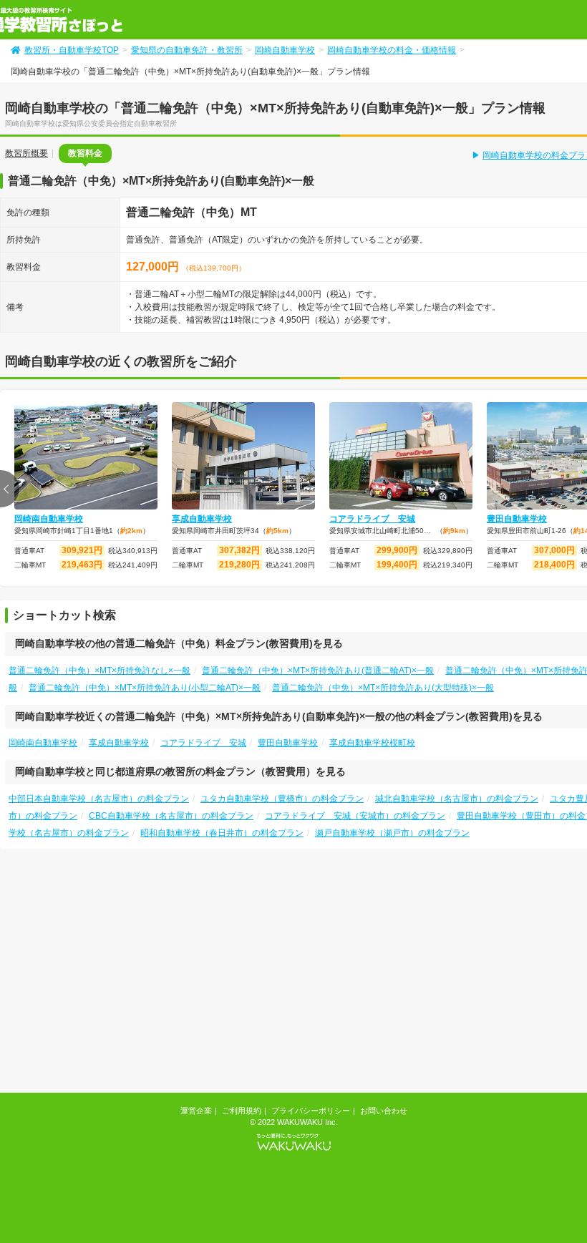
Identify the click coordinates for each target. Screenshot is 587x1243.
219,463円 (82, 565)
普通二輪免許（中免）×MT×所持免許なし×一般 (99, 671)
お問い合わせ (383, 1110)
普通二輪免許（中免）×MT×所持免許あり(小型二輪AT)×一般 (145, 688)
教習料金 (85, 153)
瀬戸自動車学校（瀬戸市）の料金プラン (392, 833)
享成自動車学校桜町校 (372, 743)
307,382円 (239, 550)
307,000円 (554, 550)
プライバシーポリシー (310, 1110)
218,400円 (554, 565)
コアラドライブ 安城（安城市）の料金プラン (355, 816)
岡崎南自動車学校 (48, 519)
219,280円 (239, 565)
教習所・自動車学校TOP (71, 50)
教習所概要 (26, 153)
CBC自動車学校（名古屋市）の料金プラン (171, 816)
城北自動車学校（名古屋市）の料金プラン (456, 799)
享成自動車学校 (202, 519)
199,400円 (397, 565)
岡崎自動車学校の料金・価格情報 (391, 50)
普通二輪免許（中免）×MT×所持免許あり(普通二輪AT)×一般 (318, 671)
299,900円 (397, 550)
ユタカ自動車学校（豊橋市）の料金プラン (282, 799)
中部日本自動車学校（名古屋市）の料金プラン (99, 799)
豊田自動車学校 (288, 743)
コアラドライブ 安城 (372, 519)
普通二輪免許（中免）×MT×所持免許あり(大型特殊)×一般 (383, 688)
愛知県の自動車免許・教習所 (187, 50)
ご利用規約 (241, 1110)
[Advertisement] (323, 976)
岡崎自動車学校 (285, 50)
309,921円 (82, 550)
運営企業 (196, 1110)
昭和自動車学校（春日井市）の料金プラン (222, 833)
